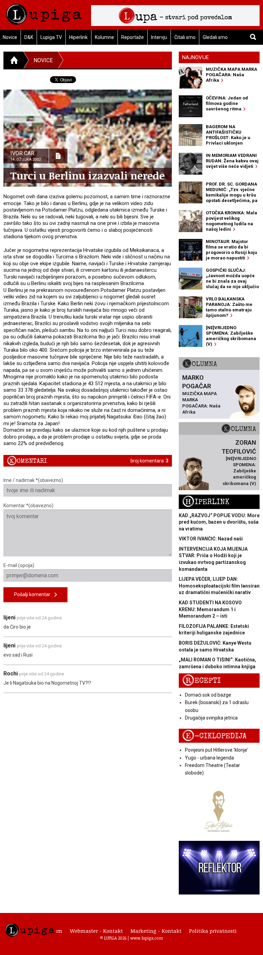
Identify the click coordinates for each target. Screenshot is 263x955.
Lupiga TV (51, 37)
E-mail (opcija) (18, 565)
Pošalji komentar (34, 594)
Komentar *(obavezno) (28, 505)
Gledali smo (215, 37)
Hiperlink (78, 37)
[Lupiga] (43, 12)
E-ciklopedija (214, 736)
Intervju (159, 37)
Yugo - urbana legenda (209, 758)
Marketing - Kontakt (155, 930)
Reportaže (132, 37)
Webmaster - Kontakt (96, 930)
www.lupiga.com (146, 938)
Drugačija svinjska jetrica (211, 718)
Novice (43, 60)
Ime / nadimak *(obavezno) (33, 480)
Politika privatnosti (213, 930)
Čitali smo (185, 37)
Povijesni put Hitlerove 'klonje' (216, 750)
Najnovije (195, 57)
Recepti (201, 680)
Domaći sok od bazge (208, 695)
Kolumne (104, 37)
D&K (28, 37)
